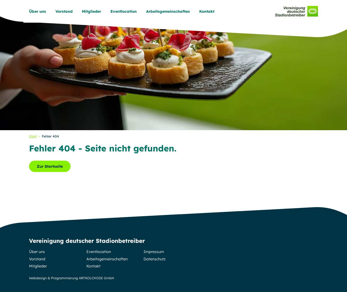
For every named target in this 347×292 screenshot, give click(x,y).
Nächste (335, 65)
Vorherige (11, 65)
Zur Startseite (50, 166)
